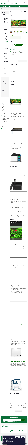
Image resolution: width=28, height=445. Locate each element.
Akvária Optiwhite (6, 22)
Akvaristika (4, 14)
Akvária (5, 19)
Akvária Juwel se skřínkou (6, 48)
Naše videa (12, 431)
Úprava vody (5, 73)
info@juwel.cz (12, 429)
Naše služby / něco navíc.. (5, 96)
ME (4, 55)
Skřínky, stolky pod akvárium (6, 29)
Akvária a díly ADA (6, 61)
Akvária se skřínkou (5, 21)
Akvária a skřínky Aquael (6, 31)
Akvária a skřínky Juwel (6, 35)
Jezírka (3, 81)
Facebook (12, 430)
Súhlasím (22, 437)
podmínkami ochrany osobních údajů (13, 421)
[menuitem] (4, 6)
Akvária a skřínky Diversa (6, 33)
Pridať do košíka (19, 44)
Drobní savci (4, 88)
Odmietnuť (17, 437)
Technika (5, 64)
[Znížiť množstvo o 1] (12, 45)
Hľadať (16, 3)
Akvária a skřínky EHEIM (6, 53)
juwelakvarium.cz (21, 430)
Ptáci (3, 90)
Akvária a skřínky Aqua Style (6, 58)
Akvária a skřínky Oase (6, 57)
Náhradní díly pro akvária (6, 63)
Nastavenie (5, 443)
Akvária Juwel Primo (6, 39)
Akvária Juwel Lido (6, 38)
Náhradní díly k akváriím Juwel (6, 50)
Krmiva (4, 69)
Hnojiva (4, 68)
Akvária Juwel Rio (6, 41)
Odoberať (22, 419)
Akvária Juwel (6, 36)
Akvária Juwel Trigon (6, 43)
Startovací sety (6, 18)
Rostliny (4, 74)
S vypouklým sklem (5, 26)
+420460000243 (20, 429)
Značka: (12, 49)
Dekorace (5, 67)
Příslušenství (5, 72)
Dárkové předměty (5, 92)
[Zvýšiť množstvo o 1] (12, 44)
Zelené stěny (4, 83)
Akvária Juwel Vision (6, 45)
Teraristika (4, 79)
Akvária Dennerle (6, 60)
